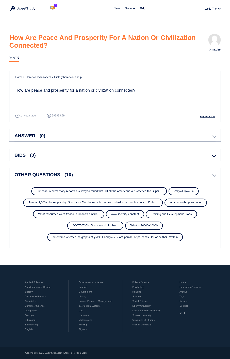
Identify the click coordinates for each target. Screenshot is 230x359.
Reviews (183, 301)
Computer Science (35, 305)
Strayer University (141, 315)
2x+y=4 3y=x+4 (183, 191)
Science (136, 296)
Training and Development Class (171, 214)
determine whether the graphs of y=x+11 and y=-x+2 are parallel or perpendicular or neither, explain (115, 237)
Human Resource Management (95, 301)
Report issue (207, 116)
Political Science (141, 282)
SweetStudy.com (53, 352)
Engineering (31, 324)
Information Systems (90, 305)
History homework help (67, 77)
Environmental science (91, 282)
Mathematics (85, 320)
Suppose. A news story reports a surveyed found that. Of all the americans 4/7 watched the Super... (99, 191)
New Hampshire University (146, 310)
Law (81, 310)
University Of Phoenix (143, 320)
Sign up (217, 8)
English (29, 329)
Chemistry (30, 301)
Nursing (83, 324)
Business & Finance (35, 296)
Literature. (130, 8)
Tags (182, 296)
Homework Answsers (37, 77)
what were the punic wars (186, 202)
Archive (183, 291)
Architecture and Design (38, 287)
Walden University (141, 324)
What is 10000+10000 (144, 225)
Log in (208, 8)
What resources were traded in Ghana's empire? (68, 214)
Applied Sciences (34, 282)
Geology (29, 315)
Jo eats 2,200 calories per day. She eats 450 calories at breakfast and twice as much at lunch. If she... (93, 202)
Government (85, 291)
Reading (136, 291)
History (82, 296)
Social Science (140, 301)
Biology (29, 291)
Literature (84, 315)
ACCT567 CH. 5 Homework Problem (95, 225)
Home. (117, 8)
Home (19, 77)
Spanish (83, 287)
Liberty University (141, 305)
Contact (183, 305)
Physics (83, 329)
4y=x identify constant (125, 214)
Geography (31, 310)
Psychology (138, 287)
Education (30, 320)
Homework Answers (190, 287)
